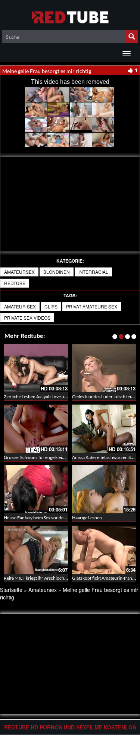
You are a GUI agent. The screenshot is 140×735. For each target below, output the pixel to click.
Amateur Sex (20, 306)
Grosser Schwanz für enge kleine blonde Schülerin (52, 457)
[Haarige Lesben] (104, 489)
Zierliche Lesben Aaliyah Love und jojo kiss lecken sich (56, 396)
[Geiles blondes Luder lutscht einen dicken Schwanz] (104, 368)
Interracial (93, 272)
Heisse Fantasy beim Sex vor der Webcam (44, 517)
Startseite (11, 589)
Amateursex (19, 272)
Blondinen (56, 272)
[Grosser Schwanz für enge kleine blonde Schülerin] (36, 429)
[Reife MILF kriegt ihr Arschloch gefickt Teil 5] (36, 550)
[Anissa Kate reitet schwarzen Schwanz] (104, 429)
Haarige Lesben (87, 517)
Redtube (14, 283)
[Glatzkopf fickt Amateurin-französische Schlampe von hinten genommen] (104, 550)
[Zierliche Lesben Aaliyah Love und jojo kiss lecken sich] (36, 368)
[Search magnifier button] (131, 36)
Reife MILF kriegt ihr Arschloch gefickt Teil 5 (46, 578)
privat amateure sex (91, 306)
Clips (50, 306)
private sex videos (27, 317)
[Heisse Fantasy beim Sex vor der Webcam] (36, 488)
